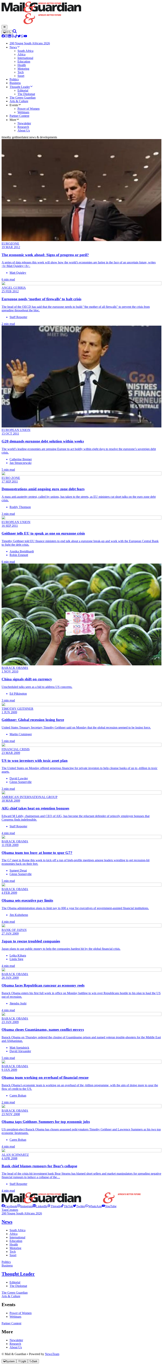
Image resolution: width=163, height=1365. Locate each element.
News (7, 1221)
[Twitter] (19, 36)
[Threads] (12, 36)
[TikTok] (15, 36)
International (17, 1237)
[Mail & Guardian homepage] (81, 13)
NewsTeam (52, 1354)
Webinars (15, 1316)
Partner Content (11, 1323)
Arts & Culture (11, 1296)
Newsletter (16, 1340)
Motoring (15, 1248)
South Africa (17, 1230)
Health (14, 1244)
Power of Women (21, 1313)
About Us (16, 1347)
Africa (13, 1233)
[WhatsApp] (22, 36)
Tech (13, 1251)
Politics (6, 1262)
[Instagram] (6, 36)
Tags (5, 1209)
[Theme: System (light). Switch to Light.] (7, 32)
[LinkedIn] (9, 36)
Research (15, 1343)
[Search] (15, 32)
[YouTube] (25, 36)
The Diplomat (18, 1286)
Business (7, 1265)
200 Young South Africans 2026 (22, 1213)
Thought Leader (18, 1273)
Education (16, 1241)
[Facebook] (3, 36)
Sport (13, 1255)
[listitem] (9, 1206)
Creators (13, 1209)
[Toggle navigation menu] (4, 27)
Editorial (15, 1282)
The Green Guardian (15, 1292)
